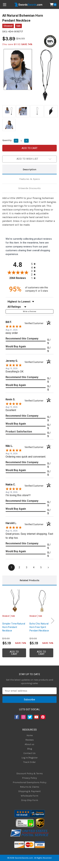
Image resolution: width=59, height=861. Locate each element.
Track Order (29, 762)
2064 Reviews (19, 278)
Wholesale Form (29, 795)
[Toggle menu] (4, 4)
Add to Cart (14, 652)
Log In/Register (29, 757)
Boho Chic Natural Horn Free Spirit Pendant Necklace (39, 627)
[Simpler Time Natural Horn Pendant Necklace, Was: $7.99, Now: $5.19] (14, 601)
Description (29, 169)
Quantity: (7, 140)
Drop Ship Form (29, 800)
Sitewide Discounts (29, 188)
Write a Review (29, 311)
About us (29, 744)
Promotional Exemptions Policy (29, 782)
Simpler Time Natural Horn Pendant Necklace (13, 627)
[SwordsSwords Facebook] (16, 717)
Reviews (29, 739)
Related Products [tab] (29, 580)
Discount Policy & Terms (29, 773)
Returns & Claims (29, 786)
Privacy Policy (29, 778)
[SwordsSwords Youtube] (36, 717)
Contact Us (29, 753)
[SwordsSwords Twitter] (30, 717)
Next (52, 621)
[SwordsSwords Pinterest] (42, 717)
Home (30, 735)
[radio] (34, 264)
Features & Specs (29, 178)
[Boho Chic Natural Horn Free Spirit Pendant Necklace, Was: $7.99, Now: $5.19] (41, 601)
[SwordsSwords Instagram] (23, 717)
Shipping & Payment (29, 791)
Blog (29, 748)
